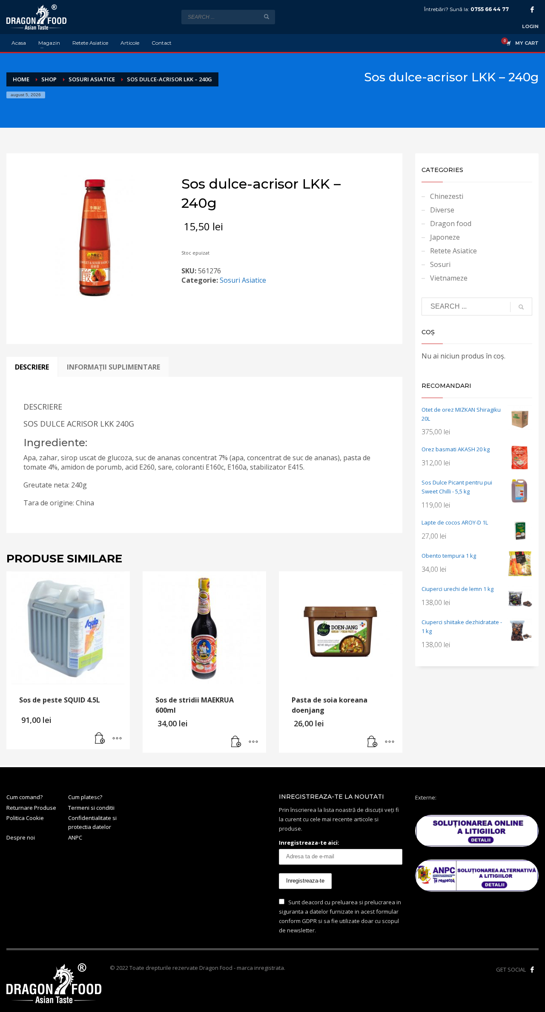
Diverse (442, 210)
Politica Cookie (25, 818)
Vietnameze (449, 278)
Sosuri (440, 264)
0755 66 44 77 (489, 9)
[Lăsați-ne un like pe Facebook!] (532, 969)
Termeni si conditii (91, 807)
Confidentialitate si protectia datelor (92, 822)
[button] (100, 738)
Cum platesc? (85, 797)
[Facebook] (532, 9)
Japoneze (445, 237)
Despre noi (20, 837)
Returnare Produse (31, 807)
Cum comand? (24, 797)
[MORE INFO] (117, 738)
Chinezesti (446, 196)
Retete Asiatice (453, 250)
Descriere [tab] (32, 367)
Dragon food (450, 223)
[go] (266, 17)
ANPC (75, 837)
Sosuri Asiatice (243, 280)
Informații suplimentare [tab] (113, 367)
